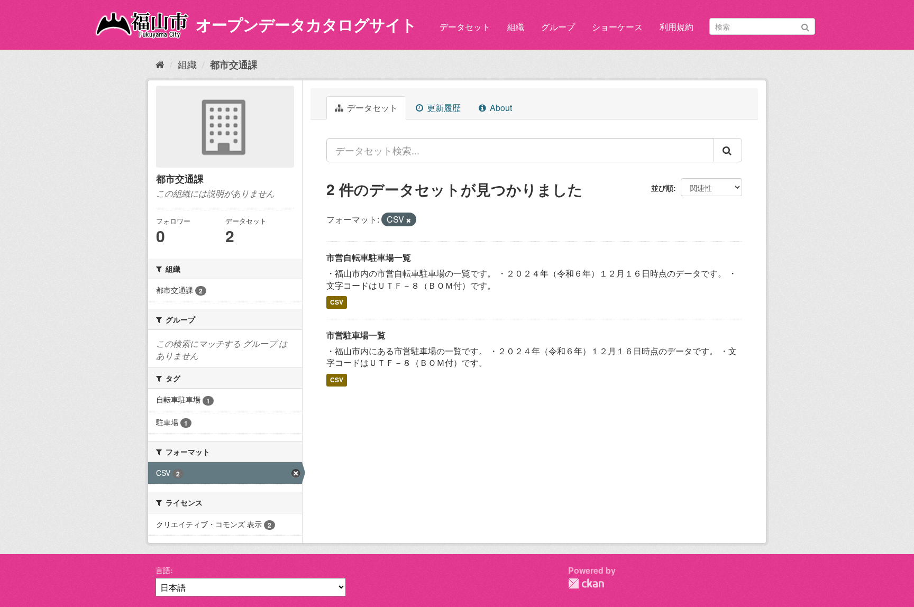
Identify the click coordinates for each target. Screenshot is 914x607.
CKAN (586, 583)
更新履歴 (443, 108)
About (500, 108)
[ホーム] (160, 64)
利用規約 (676, 27)
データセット (465, 27)
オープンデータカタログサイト (306, 24)
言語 (163, 570)
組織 (515, 27)
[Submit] (805, 25)
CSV (336, 302)
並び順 (662, 187)
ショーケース (617, 27)
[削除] (408, 220)
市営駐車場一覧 (356, 335)
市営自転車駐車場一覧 (368, 257)
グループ (558, 27)
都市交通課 (234, 64)
